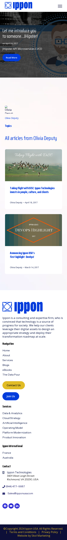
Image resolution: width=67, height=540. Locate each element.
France (6, 452)
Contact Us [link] (14, 385)
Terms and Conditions (22, 532)
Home (6, 350)
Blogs (5, 365)
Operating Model (12, 427)
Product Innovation (14, 437)
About (6, 355)
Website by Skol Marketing (33, 535)
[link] (18, 5)
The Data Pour (11, 374)
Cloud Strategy (11, 418)
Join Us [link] (11, 396)
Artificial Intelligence (14, 423)
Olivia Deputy (11, 118)
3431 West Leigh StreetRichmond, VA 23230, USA (23, 477)
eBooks (7, 369)
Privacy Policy (50, 532)
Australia (7, 457)
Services (7, 360)
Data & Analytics (12, 413)
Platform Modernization (16, 432)
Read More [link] (11, 57)
